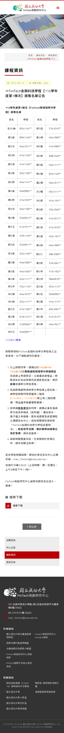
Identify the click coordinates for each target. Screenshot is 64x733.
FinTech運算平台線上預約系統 (19, 664)
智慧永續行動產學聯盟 (17, 643)
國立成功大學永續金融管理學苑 (18, 635)
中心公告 (11, 547)
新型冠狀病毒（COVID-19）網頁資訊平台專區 (18, 684)
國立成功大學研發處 (16, 709)
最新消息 (40, 55)
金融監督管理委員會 (45, 692)
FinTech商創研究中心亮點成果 (19, 656)
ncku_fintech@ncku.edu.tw (23, 618)
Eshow (48, 727)
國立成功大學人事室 (16, 697)
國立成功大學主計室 (16, 703)
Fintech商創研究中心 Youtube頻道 (45, 635)
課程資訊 (52, 55)
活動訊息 (11, 540)
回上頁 (33, 526)
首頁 (30, 55)
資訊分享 (11, 562)
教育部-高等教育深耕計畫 (47, 684)
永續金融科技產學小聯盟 (18, 648)
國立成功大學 (13, 692)
